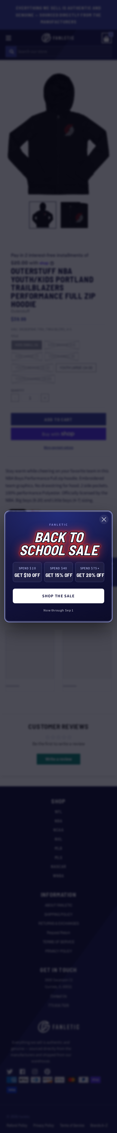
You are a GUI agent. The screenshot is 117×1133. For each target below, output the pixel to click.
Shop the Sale (58, 595)
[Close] (104, 519)
